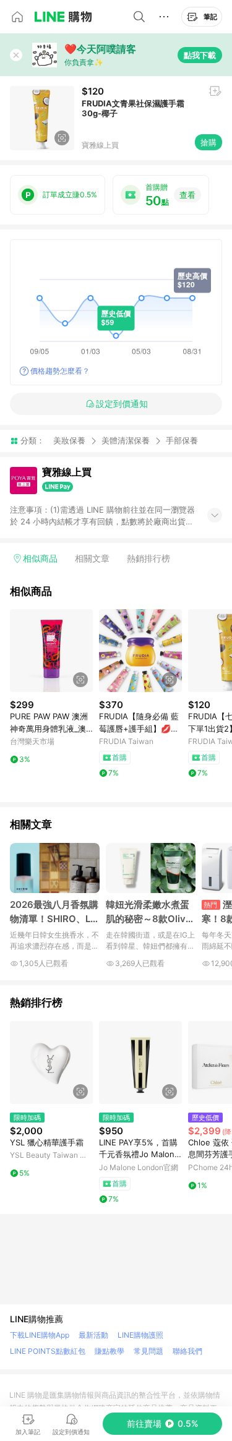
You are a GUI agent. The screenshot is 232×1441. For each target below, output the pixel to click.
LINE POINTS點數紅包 (47, 1351)
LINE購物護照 (140, 1335)
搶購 (208, 142)
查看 (187, 195)
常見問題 (148, 1351)
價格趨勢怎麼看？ (60, 370)
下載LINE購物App (39, 1335)
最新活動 (93, 1335)
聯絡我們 (187, 1351)
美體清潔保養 (125, 440)
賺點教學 (109, 1351)
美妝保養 (69, 440)
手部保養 (182, 440)
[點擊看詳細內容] (51, 650)
